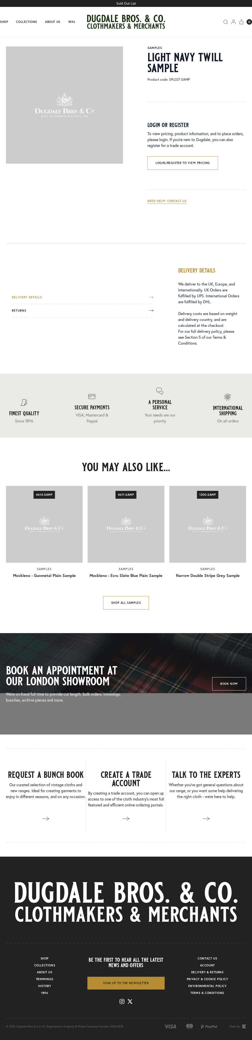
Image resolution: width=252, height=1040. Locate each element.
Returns (19, 310)
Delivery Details (27, 297)
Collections (26, 21)
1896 (71, 21)
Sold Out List (126, 3)
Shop (4, 21)
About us (52, 21)
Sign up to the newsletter (126, 983)
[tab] (83, 300)
